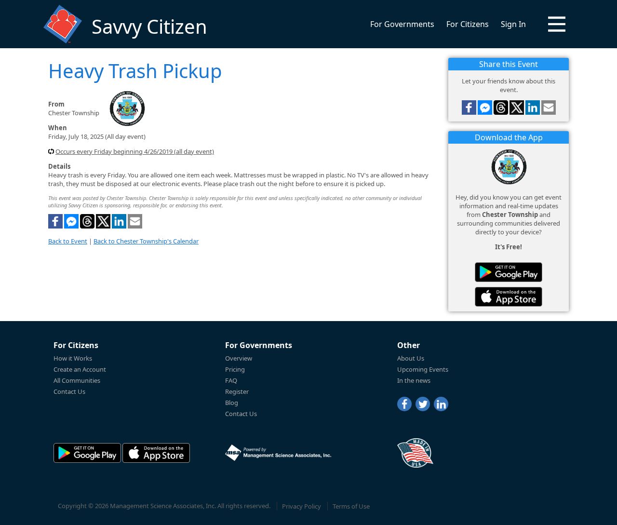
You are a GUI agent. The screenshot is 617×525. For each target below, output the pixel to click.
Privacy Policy (301, 506)
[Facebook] (404, 404)
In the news (413, 380)
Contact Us (69, 391)
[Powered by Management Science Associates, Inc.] (278, 452)
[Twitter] (423, 404)
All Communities (77, 380)
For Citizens (467, 24)
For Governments (402, 24)
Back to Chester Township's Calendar (146, 241)
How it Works (73, 358)
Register (237, 391)
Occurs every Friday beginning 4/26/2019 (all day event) (134, 151)
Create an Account (80, 369)
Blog (231, 402)
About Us (410, 358)
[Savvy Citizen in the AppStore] (508, 297)
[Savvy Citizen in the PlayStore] (508, 272)
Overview (238, 358)
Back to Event (67, 241)
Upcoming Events (422, 369)
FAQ (231, 380)
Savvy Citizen (149, 26)
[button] (556, 24)
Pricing (235, 369)
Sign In (513, 24)
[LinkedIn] (441, 404)
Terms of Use (351, 506)
